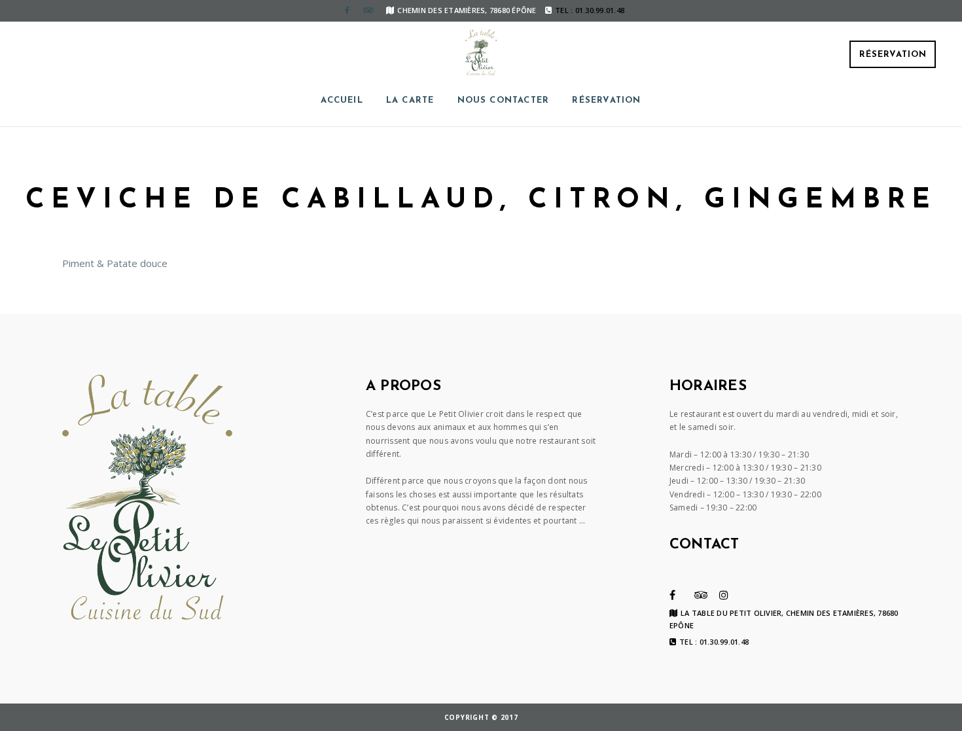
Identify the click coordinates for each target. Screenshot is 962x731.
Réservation (893, 54)
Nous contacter (503, 100)
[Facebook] (346, 10)
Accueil (342, 100)
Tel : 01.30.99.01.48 (714, 642)
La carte (410, 100)
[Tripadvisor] (367, 10)
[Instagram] (723, 595)
